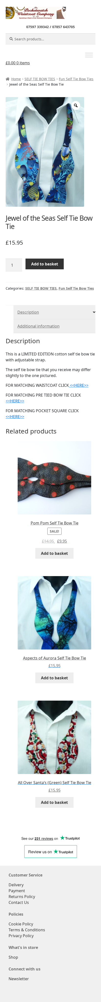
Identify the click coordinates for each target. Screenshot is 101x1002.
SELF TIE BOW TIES (40, 79)
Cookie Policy (21, 924)
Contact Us (19, 902)
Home (16, 79)
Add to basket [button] (54, 553)
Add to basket (44, 264)
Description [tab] (28, 312)
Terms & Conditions (27, 930)
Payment (17, 890)
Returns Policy (22, 896)
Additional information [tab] (38, 326)
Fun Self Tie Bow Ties (76, 79)
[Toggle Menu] (89, 55)
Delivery (16, 885)
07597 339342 (37, 26)
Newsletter (19, 978)
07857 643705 (63, 26)
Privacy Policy (21, 935)
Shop (13, 957)
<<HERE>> (78, 385)
